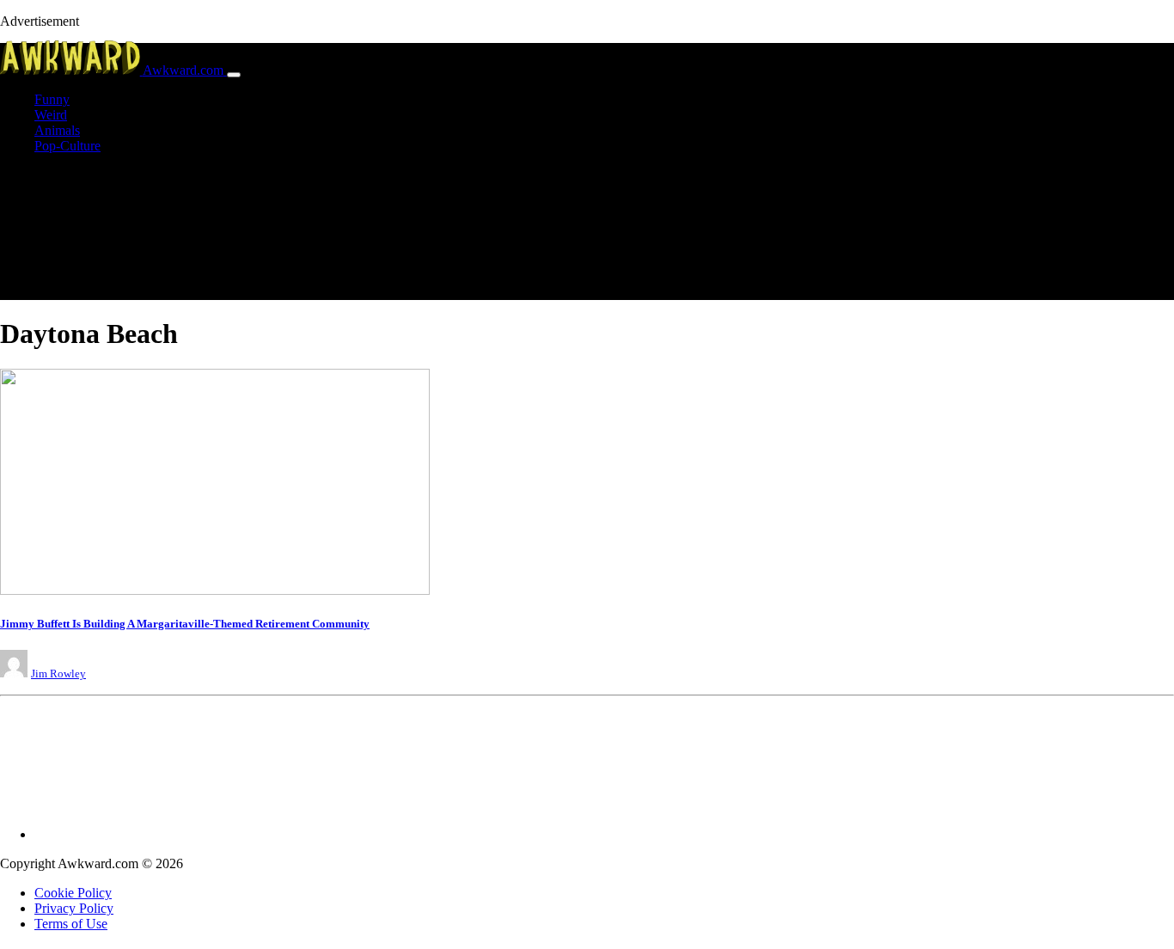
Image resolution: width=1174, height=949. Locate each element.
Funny (52, 99)
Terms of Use (70, 923)
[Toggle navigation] (234, 74)
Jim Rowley (58, 673)
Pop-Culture (67, 145)
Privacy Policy (73, 908)
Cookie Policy (73, 892)
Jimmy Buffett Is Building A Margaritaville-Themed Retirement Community (185, 623)
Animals (57, 130)
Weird (50, 114)
